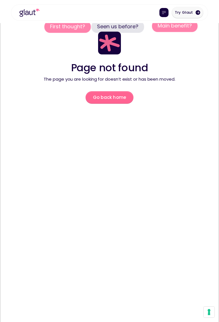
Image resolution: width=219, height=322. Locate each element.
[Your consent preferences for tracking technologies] (209, 312)
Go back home (109, 97)
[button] (164, 12)
